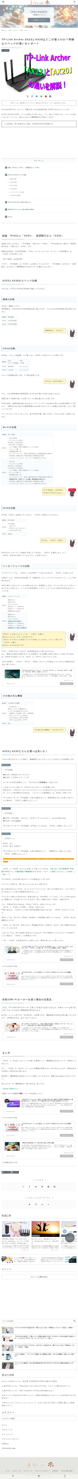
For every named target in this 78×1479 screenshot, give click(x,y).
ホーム (4, 1425)
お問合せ (5, 1443)
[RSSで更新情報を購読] (48, 1204)
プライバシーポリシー (11, 1439)
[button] (50, 96)
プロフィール (7, 1429)
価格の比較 (13, 179)
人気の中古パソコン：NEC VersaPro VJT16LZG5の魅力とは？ (28, 1390)
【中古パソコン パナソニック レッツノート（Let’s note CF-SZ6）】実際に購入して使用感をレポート (38, 1404)
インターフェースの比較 (17, 192)
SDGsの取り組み (9, 1448)
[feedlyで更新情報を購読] (42, 1204)
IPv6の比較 (13, 189)
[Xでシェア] (27, 96)
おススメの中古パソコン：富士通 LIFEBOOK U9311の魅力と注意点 (29, 1381)
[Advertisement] (39, 142)
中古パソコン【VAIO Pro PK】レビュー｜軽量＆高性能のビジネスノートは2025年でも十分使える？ (39, 1397)
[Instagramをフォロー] (36, 1204)
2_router (7, 1172)
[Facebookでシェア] (32, 96)
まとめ (10, 216)
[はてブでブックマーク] (36, 96)
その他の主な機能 (15, 195)
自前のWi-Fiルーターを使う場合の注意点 (21, 209)
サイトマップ (7, 1434)
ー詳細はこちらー (39, 20)
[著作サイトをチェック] (29, 1204)
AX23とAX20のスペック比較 (17, 175)
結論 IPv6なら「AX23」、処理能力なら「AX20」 (24, 167)
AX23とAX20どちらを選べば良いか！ (20, 202)
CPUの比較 (13, 182)
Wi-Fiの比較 (13, 185)
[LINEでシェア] (41, 96)
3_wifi (16, 1172)
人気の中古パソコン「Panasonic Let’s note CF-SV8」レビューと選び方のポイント (36, 1386)
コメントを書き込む (39, 1277)
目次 (36, 160)
